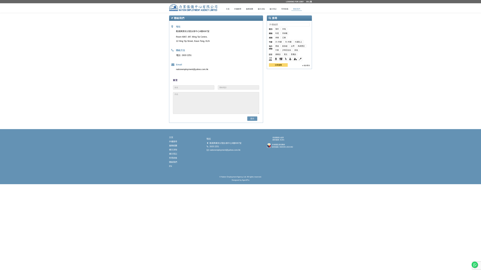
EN (307, 2)
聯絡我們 (296, 9)
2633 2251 (187, 55)
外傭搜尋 (237, 9)
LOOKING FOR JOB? (295, 2)
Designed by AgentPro (240, 180)
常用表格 (284, 9)
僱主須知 (261, 9)
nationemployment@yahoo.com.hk (192, 69)
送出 (252, 118)
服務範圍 (249, 9)
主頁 (227, 9)
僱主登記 (273, 9)
